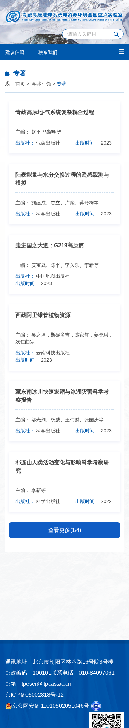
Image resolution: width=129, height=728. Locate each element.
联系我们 (47, 52)
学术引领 (41, 84)
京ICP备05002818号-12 (34, 695)
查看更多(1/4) (64, 530)
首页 (20, 84)
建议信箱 (14, 52)
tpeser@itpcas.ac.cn (46, 684)
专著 (61, 84)
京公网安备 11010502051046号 (50, 706)
